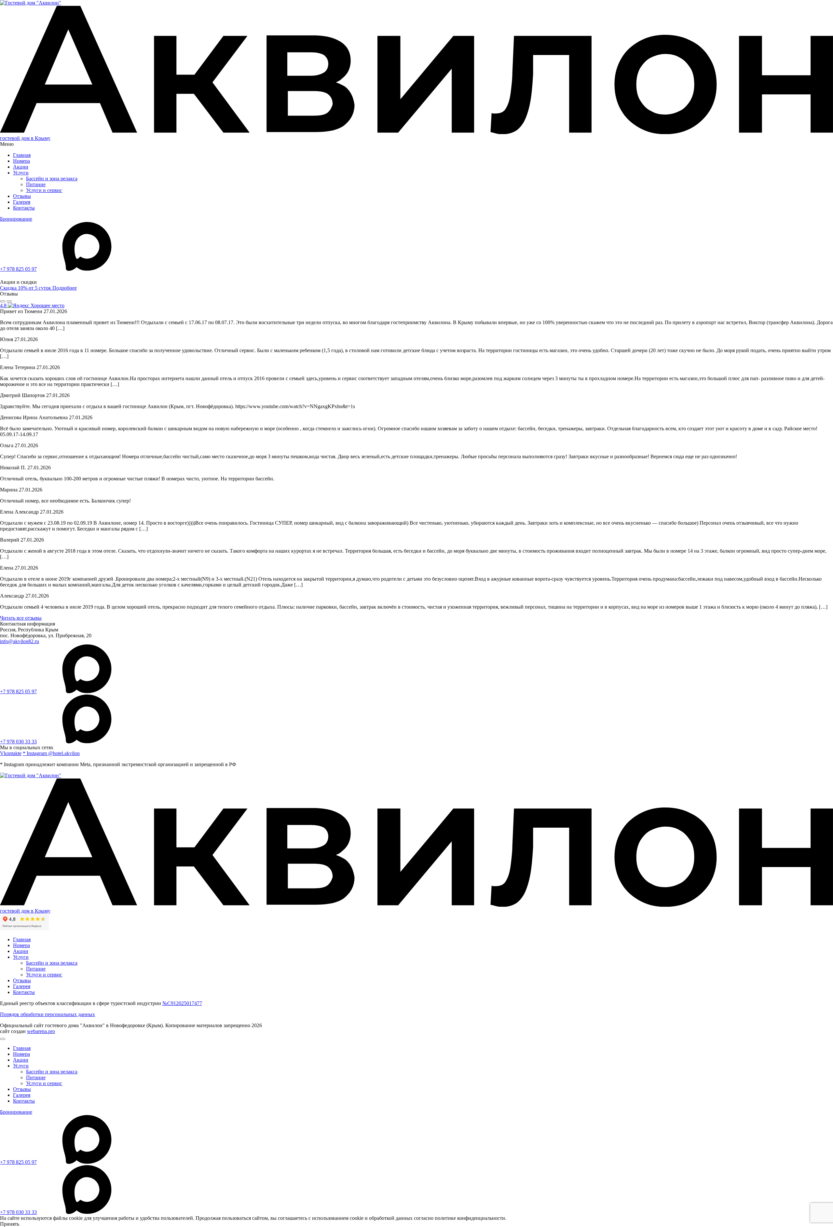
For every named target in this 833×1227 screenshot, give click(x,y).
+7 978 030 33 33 (18, 741)
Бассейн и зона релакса (51, 178)
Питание (36, 184)
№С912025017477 (182, 1003)
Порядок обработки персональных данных (47, 1014)
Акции (20, 167)
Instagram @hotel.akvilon (51, 753)
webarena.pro (41, 1031)
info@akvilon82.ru (19, 641)
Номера (21, 161)
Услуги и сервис (44, 190)
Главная (22, 155)
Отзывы (22, 196)
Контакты (24, 208)
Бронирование (16, 219)
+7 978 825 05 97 (18, 269)
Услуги (21, 172)
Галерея (21, 202)
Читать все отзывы (21, 618)
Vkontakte (10, 753)
